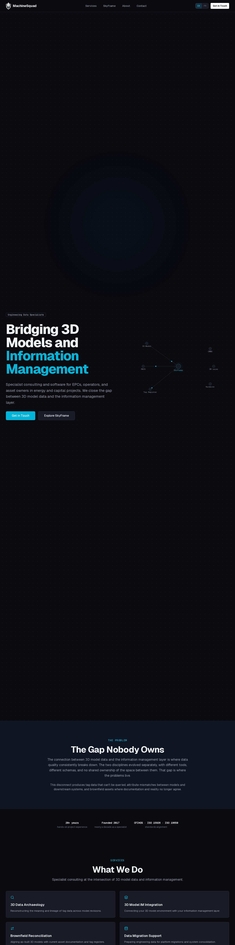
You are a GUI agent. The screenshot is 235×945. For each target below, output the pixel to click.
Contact (142, 6)
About (126, 6)
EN (198, 5)
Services (91, 6)
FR (205, 5)
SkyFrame (109, 6)
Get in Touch (220, 5)
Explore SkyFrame (56, 416)
